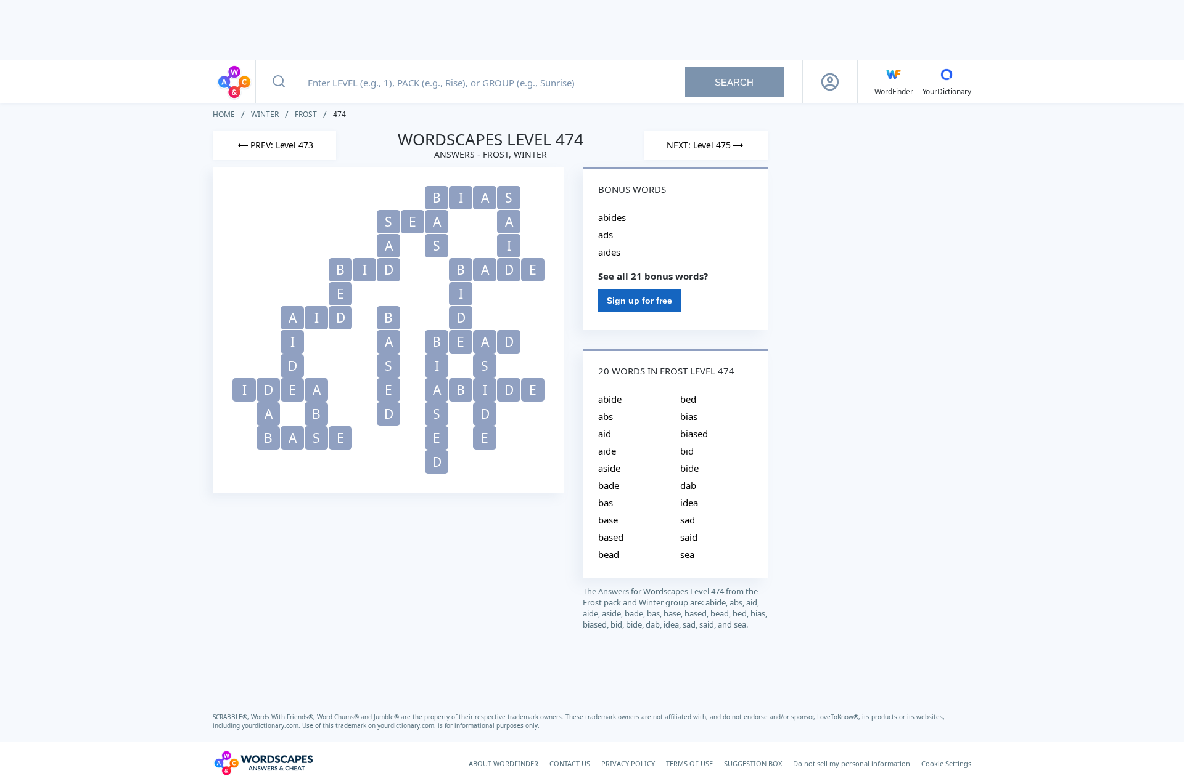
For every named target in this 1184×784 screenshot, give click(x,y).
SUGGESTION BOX (753, 763)
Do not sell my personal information (851, 763)
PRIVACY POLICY (628, 763)
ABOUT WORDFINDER (503, 763)
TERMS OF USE (689, 763)
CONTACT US (569, 763)
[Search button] (279, 81)
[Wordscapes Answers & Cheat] (234, 81)
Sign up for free (639, 300)
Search (734, 82)
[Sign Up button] (830, 81)
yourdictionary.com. (272, 725)
